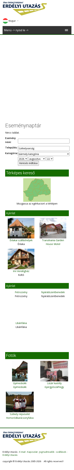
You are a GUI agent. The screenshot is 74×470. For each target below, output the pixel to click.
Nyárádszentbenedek (53, 292)
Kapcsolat (32, 451)
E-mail (22, 451)
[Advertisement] (37, 73)
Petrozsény (21, 292)
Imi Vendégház (21, 271)
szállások (61, 451)
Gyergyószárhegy (54, 387)
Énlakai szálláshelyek (21, 240)
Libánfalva (21, 323)
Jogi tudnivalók (46, 451)
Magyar (12, 20)
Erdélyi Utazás (10, 454)
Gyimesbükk (20, 383)
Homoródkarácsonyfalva (20, 417)
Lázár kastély (54, 383)
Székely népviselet (20, 414)
